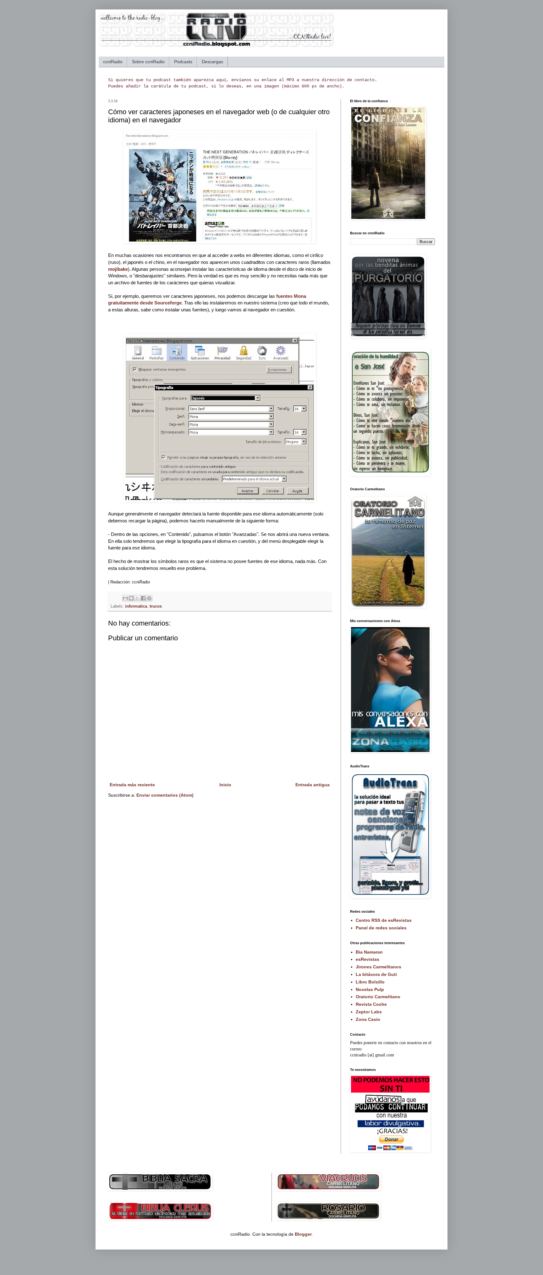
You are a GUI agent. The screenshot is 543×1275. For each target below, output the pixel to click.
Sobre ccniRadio (148, 61)
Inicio (225, 784)
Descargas (212, 61)
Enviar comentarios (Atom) (165, 795)
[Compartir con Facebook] (143, 598)
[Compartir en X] (137, 598)
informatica (136, 606)
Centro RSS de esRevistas (384, 920)
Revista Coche (371, 1004)
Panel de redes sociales (381, 927)
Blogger (303, 1234)
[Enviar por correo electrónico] (125, 598)
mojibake (118, 269)
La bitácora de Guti (376, 974)
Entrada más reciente (132, 784)
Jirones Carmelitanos (378, 966)
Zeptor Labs (369, 1011)
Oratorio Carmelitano (378, 996)
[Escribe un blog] (131, 598)
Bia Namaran (369, 952)
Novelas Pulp (370, 989)
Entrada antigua (312, 784)
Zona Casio (368, 1019)
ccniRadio (113, 61)
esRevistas (367, 959)
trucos (156, 606)
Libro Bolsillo (370, 981)
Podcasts (183, 61)
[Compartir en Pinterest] (149, 598)
